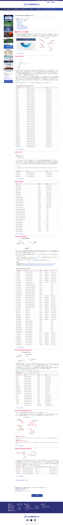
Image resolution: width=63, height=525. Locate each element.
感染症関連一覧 (27, 505)
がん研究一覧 (37, 505)
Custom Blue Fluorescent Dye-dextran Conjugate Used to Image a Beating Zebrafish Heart (40, 263)
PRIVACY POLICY (12, 510)
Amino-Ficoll (19, 22)
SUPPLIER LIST (12, 505)
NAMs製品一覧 (37, 508)
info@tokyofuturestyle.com (19, 489)
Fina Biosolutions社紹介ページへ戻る (22, 480)
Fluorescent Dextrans (20, 25)
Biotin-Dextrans (19, 24)
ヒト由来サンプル (28, 509)
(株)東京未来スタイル (39, 82)
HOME (11, 504)
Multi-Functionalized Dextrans (22, 27)
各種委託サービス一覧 (45, 505)
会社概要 (19, 508)
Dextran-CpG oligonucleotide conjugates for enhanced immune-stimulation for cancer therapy (36, 265)
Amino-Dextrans (19, 21)
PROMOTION (12, 507)
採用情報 (19, 509)
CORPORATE (20, 504)
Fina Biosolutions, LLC (9, 11)
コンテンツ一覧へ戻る (19, 53)
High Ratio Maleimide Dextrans (22, 28)
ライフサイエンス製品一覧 (29, 508)
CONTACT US (12, 509)
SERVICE (43, 504)
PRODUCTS (28, 504)
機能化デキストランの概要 (21, 20)
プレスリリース (20, 505)
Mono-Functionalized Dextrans (22, 26)
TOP (4, 11)
